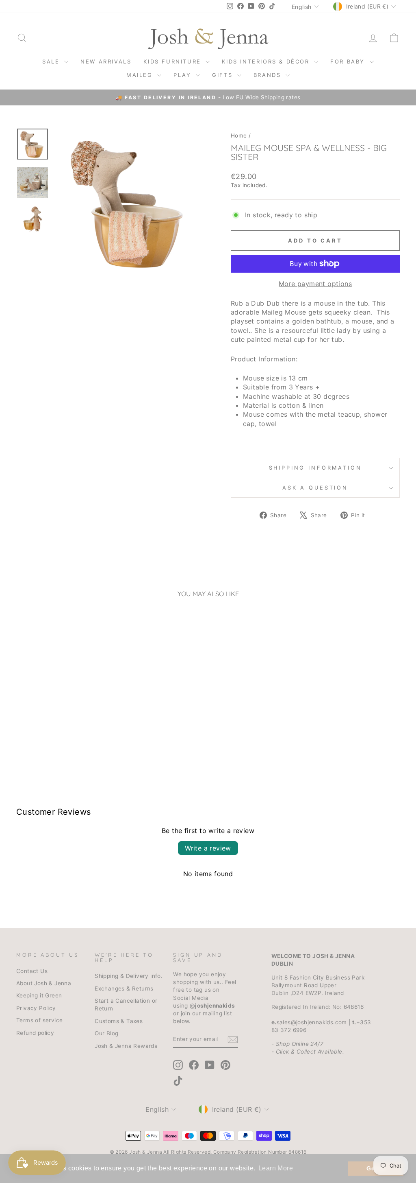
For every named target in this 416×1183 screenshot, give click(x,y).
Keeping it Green (39, 995)
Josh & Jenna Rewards (126, 1046)
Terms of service (39, 1020)
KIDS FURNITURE (173, 61)
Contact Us (32, 971)
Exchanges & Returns (124, 988)
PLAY (183, 75)
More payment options (315, 284)
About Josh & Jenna (43, 983)
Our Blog (106, 1033)
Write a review (208, 848)
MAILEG (140, 75)
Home (239, 135)
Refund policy (35, 1033)
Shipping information (315, 468)
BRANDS (269, 75)
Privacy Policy (36, 1008)
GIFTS (223, 75)
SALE (52, 61)
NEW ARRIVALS (105, 61)
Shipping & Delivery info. (128, 976)
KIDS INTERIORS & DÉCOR (267, 61)
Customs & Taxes (119, 1021)
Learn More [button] (275, 1168)
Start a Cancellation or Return (126, 1004)
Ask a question (315, 488)
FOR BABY (348, 61)
